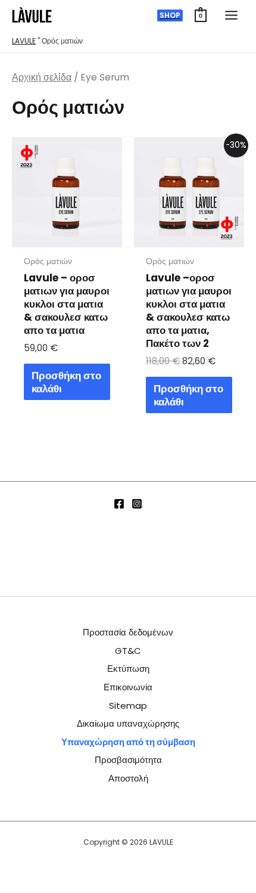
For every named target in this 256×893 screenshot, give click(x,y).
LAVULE (24, 41)
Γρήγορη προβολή (67, 236)
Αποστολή (128, 778)
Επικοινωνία (128, 687)
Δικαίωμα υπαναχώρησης (128, 723)
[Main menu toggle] (231, 15)
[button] (170, 15)
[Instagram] (137, 503)
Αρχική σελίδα (41, 77)
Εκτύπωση (128, 668)
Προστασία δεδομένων (128, 632)
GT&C (128, 650)
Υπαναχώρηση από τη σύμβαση (128, 742)
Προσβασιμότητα (128, 760)
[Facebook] (119, 503)
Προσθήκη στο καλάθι (66, 382)
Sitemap (128, 705)
